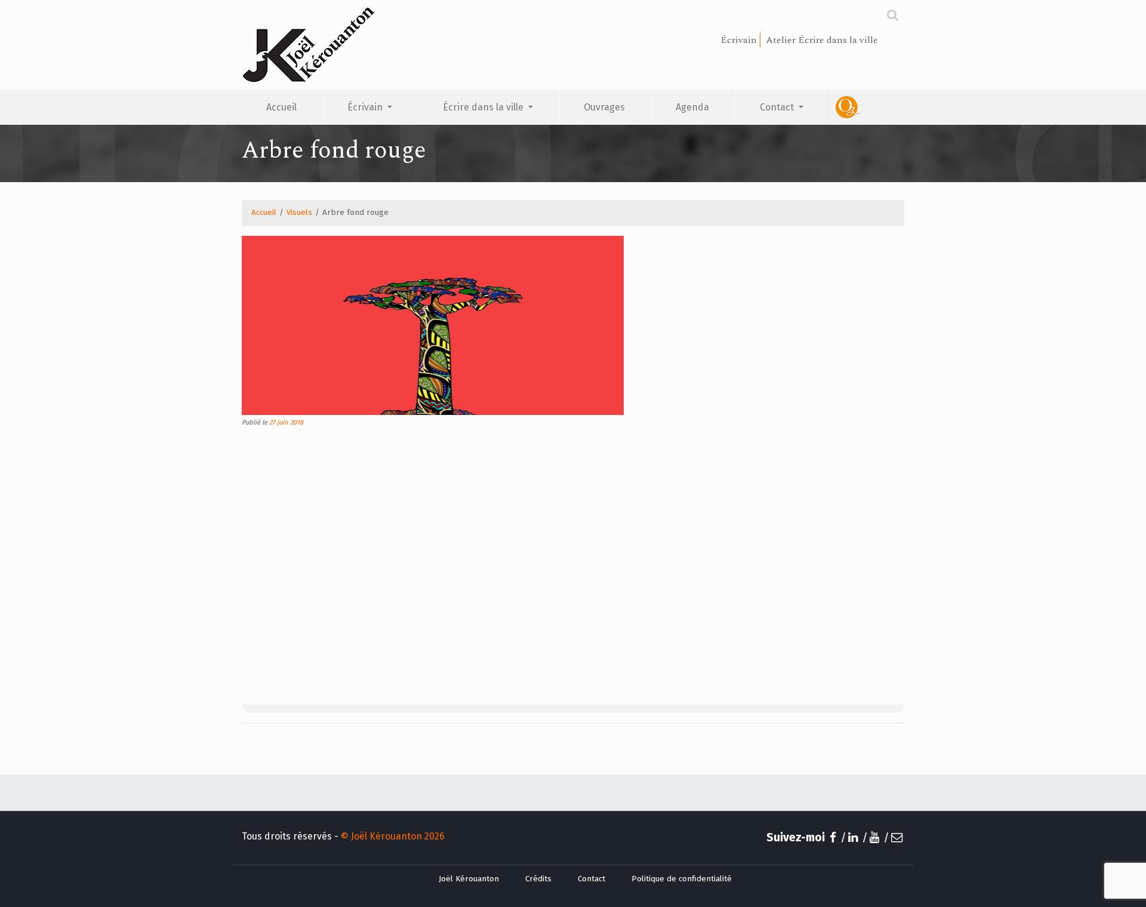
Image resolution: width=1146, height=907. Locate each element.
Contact (778, 107)
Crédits (538, 879)
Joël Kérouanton (469, 879)
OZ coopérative (866, 107)
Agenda (692, 107)
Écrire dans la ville (484, 107)
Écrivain (366, 107)
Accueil (281, 107)
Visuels (299, 212)
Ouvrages (604, 107)
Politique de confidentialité (681, 879)
